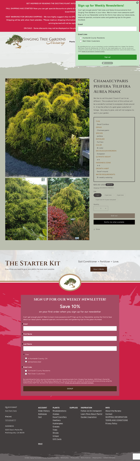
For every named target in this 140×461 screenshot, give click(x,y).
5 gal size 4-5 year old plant (107, 200)
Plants (56, 408)
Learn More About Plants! (91, 414)
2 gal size (109, 195)
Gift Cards (57, 439)
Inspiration (86, 408)
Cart (40, 417)
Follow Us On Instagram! (91, 411)
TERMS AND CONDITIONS (116, 420)
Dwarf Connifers (60, 417)
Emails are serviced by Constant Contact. (79, 383)
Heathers (56, 420)
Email (25, 324)
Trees (55, 430)
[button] (73, 41)
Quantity (96, 204)
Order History (44, 411)
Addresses (42, 414)
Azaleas (56, 414)
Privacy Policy (111, 423)
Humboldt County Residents (39, 371)
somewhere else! (34, 362)
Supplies (74, 408)
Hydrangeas (58, 423)
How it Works (98, 269)
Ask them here (11, 411)
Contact (108, 414)
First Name (27, 334)
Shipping (96, 188)
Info (107, 408)
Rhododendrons (59, 411)
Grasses (56, 427)
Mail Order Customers (36, 374)
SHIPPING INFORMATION (116, 417)
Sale (40, 444)
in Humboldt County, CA (37, 359)
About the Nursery (113, 411)
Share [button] (98, 229)
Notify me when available (114, 222)
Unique (56, 436)
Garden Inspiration (89, 417)
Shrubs (56, 433)
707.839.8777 (10, 420)
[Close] (137, 2)
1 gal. (99, 195)
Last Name (27, 344)
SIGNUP (70, 389)
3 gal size (121, 195)
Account (42, 408)
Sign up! (107, 57)
